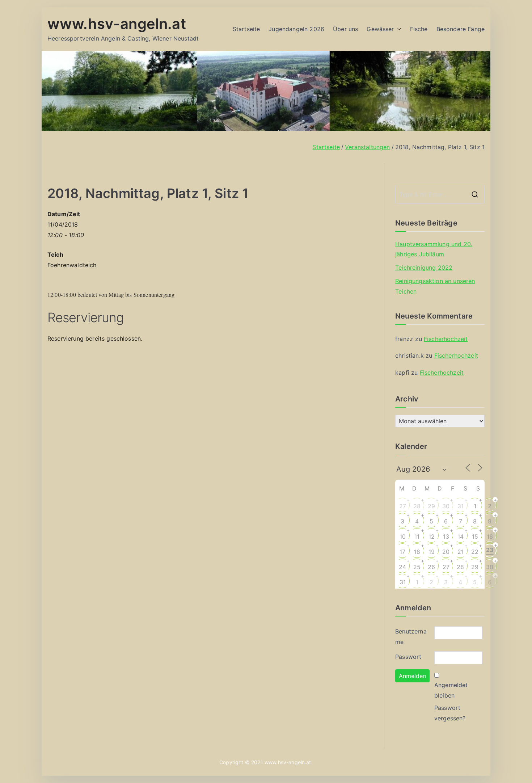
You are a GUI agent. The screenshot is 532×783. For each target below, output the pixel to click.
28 (417, 506)
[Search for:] (440, 194)
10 (403, 536)
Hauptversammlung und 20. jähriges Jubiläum (433, 249)
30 (445, 506)
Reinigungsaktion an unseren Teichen (435, 286)
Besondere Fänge (460, 29)
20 (445, 551)
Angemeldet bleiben (451, 690)
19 (431, 551)
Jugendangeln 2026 (296, 29)
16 (490, 536)
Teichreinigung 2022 (423, 267)
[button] (397, 29)
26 (431, 567)
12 (431, 536)
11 (416, 536)
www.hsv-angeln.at (116, 24)
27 (402, 506)
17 (402, 551)
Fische (419, 29)
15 (475, 536)
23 (490, 549)
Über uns (345, 29)
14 (460, 536)
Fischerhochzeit (446, 338)
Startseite (246, 29)
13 (446, 536)
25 (417, 567)
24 (402, 567)
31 (460, 506)
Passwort (408, 656)
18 (417, 551)
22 (474, 551)
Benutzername (411, 636)
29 (431, 506)
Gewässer (380, 29)
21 (460, 551)
